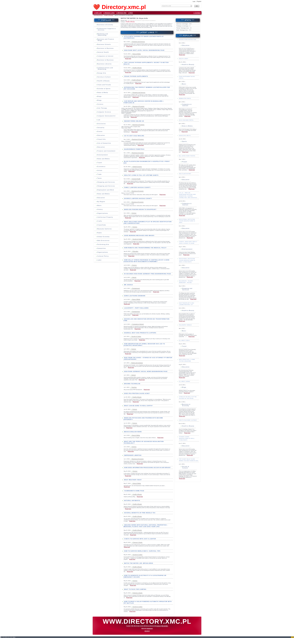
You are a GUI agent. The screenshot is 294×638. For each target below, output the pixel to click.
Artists (99, 170)
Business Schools (104, 44)
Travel (99, 162)
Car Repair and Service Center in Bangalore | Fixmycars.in (143, 102)
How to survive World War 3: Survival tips (142, 551)
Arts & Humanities (104, 143)
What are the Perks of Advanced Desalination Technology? (144, 442)
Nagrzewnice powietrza (134, 149)
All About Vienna (184, 381)
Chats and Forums (104, 84)
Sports (184, 141)
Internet (134, 277)
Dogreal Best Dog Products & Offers (140, 332)
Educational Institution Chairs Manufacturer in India (187, 221)
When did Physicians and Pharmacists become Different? (143, 418)
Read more (182, 54)
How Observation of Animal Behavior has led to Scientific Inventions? (144, 344)
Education (101, 135)
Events (99, 131)
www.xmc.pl (147, 630)
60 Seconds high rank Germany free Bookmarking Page (147, 273)
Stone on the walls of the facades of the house (188, 397)
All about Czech (184, 340)
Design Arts (101, 73)
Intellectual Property (105, 217)
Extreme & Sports (103, 88)
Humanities (101, 248)
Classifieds (101, 225)
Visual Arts (101, 139)
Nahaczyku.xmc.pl (185, 135)
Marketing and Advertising (102, 34)
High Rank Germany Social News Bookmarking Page (146, 371)
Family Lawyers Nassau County (137, 187)
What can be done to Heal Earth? (138, 405)
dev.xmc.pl (158, 625)
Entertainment (102, 155)
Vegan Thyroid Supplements (136, 76)
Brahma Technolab (132, 383)
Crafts (99, 221)
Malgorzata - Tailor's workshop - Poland (186, 281)
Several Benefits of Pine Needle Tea (139, 512)
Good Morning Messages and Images (139, 235)
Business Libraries (104, 64)
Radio (99, 232)
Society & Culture (104, 77)
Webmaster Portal (185, 98)
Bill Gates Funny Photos (187, 155)
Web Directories (103, 240)
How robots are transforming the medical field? (145, 247)
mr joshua (128, 284)
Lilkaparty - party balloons (136, 308)
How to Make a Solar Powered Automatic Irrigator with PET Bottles (148, 602)
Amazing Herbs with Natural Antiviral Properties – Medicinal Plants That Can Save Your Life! (146, 525)
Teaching (134, 387)
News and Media (103, 158)
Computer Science (104, 112)
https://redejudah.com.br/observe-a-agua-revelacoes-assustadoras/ (142, 20)
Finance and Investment (106, 151)
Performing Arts (103, 244)
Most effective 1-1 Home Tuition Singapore (187, 360)
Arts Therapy (102, 108)
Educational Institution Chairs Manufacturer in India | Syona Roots (187, 260)
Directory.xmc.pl (98, 15)
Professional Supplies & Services (106, 29)
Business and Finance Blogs (105, 39)
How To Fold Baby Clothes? (188, 420)
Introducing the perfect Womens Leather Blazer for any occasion (147, 88)
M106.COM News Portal (186, 120)
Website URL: (124, 20)
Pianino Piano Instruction (187, 39)
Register (199, 1)
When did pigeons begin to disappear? (140, 209)
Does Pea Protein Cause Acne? (137, 393)
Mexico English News (133, 431)
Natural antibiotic (132, 500)
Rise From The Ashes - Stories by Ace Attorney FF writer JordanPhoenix (148, 358)
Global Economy (103, 236)
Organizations (102, 213)
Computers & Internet (105, 56)
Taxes (99, 178)
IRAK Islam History (185, 173)
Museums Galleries (104, 229)
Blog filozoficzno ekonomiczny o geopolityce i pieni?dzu (147, 162)
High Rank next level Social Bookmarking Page (144, 50)
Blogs (99, 96)
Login (194, 1)
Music (99, 205)
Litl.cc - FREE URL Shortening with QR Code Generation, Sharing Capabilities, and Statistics (188, 195)
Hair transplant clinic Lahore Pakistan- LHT (186, 304)
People (184, 161)
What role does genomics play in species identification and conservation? (148, 222)
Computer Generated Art (106, 116)
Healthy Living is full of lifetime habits (141, 175)
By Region (101, 201)
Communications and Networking (105, 68)
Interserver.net (150, 628)
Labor (99, 260)
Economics (101, 166)
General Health (103, 52)
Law (98, 119)
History (100, 209)
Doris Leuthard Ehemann (134, 295)
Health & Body (183, 58)
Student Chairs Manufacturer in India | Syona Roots (187, 438)
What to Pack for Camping (135, 589)
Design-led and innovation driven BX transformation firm (146, 319)
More (14, 637)
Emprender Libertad (132, 455)
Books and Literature (137, 362)
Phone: (123, 113)
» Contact (197, 13)
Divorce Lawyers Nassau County (138, 198)
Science (100, 104)
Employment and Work (105, 190)
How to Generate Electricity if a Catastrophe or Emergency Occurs (145, 576)
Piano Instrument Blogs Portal (187, 77)
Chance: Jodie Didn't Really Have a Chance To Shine (188, 242)
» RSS (130, 13)
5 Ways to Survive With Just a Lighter (140, 538)
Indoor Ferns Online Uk (134, 121)
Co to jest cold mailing (134, 135)
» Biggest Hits (121, 13)
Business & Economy (105, 24)
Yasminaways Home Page (134, 490)
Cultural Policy (103, 256)
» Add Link (98, 13)
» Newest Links (109, 13)
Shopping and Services (106, 182)
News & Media (102, 92)
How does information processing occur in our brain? (147, 467)
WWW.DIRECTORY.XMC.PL (147, 621)
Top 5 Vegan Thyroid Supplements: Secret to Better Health (146, 63)
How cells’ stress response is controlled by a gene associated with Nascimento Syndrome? (146, 260)
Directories (101, 123)
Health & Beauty (108, 15)
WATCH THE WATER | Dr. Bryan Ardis (138, 563)
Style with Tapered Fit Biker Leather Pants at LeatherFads (144, 37)
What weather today (133, 479)
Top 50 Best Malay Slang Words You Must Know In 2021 (188, 460)
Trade (99, 174)
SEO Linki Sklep (164, 625)
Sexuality (100, 127)
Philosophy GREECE (185, 325)
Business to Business (105, 48)
